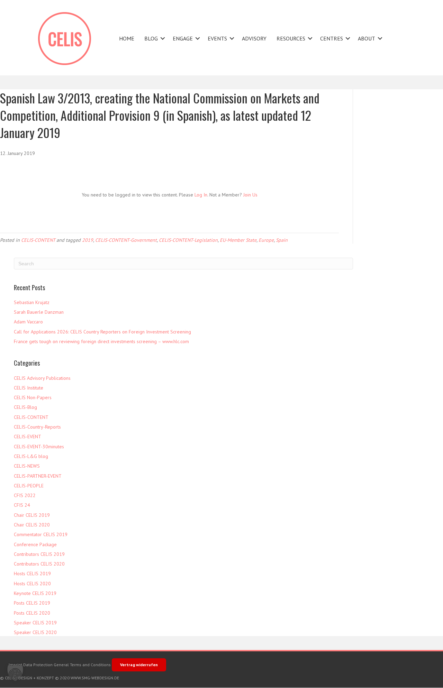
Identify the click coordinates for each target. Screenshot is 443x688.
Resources (291, 38)
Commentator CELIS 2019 (40, 534)
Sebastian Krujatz (31, 302)
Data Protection (38, 664)
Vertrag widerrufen (139, 664)
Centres (331, 38)
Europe (266, 240)
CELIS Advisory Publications (42, 378)
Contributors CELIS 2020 (39, 564)
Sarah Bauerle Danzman (39, 312)
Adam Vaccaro (28, 322)
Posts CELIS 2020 (32, 613)
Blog (151, 38)
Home (126, 38)
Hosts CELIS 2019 (32, 573)
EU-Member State (238, 240)
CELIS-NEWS (27, 466)
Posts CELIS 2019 (32, 603)
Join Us (250, 195)
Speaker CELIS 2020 (35, 632)
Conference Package (35, 544)
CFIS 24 (22, 505)
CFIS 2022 (25, 495)
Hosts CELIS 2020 (32, 583)
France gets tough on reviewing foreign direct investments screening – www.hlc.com (101, 341)
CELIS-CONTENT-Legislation (188, 240)
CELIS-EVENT (27, 436)
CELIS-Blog (25, 407)
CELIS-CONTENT (38, 240)
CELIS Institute (28, 388)
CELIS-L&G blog (31, 456)
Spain (282, 240)
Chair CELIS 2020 (32, 525)
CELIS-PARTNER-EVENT (38, 476)
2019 (87, 240)
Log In (201, 195)
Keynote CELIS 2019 (35, 593)
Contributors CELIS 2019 (39, 554)
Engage (183, 38)
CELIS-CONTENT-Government (126, 240)
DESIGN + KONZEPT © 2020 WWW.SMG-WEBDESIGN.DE (68, 677)
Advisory (254, 38)
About (366, 38)
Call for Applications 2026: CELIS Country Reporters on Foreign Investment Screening (102, 332)
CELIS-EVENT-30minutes (39, 446)
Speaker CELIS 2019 (35, 623)
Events (217, 38)
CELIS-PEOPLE (29, 486)
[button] (163, 38)
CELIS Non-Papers (33, 397)
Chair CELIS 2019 (32, 515)
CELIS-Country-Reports (37, 427)
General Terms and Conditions (82, 664)
